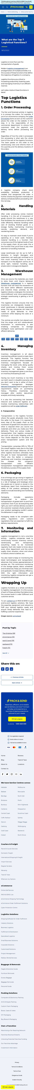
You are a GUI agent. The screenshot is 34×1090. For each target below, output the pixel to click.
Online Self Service (7, 890)
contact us (11, 601)
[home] (17, 7)
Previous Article (18, 677)
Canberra (4, 809)
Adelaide (4, 787)
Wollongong (22, 826)
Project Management (8, 953)
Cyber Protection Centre (9, 907)
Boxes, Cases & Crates (8, 1010)
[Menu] (3, 7)
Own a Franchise (8, 1026)
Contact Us (4, 768)
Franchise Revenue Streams (10, 1035)
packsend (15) (7, 644)
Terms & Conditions (17, 1066)
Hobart (3, 835)
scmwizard (17, 616)
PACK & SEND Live (7, 894)
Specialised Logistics (8, 936)
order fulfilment (21, 406)
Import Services (6, 862)
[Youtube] (16, 774)
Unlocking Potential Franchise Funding (14, 1039)
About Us (4, 764)
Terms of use (17, 1071)
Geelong (4, 826)
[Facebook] (2, 774)
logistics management (15, 68)
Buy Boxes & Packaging (9, 1019)
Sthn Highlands (23, 804)
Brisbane (4, 800)
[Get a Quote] (31, 7)
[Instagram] (11, 774)
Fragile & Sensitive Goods (9, 969)
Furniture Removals (7, 973)
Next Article (16, 683)
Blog (2, 760)
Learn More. (27, 3)
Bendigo (4, 796)
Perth (20, 800)
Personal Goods (6, 986)
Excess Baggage (6, 978)
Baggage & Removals (10, 965)
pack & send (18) (8, 640)
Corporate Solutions (7, 945)
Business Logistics (7, 927)
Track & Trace (22, 760)
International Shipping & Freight (11, 857)
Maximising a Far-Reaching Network (13, 1030)
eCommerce (6, 886)
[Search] (7, 7)
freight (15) (6, 648)
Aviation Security (17, 1079)
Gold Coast (4, 830)
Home (2, 12)
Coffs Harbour (5, 817)
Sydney (20, 817)
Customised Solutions (8, 949)
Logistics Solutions (9, 914)
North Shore (22, 835)
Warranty (4, 870)
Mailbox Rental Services (9, 958)
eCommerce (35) (9, 637)
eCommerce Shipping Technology (12, 899)
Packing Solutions (9, 993)
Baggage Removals (7, 982)
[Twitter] (7, 774)
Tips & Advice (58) (9, 633)
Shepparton (22, 809)
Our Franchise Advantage (9, 1043)
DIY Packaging (6, 1015)
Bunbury (4, 804)
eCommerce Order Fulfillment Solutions (14, 903)
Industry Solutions (7, 923)
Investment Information (9, 1048)
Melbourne (21, 787)
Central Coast (5, 813)
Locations (21, 764)
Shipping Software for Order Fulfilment (14, 919)
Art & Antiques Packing (8, 1002)
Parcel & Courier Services (9, 849)
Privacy (17, 1062)
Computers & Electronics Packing (12, 997)
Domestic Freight (7, 853)
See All (5, 653)
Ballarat (3, 791)
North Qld (21, 796)
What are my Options (8, 879)
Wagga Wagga (22, 822)
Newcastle (21, 791)
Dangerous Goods (17, 1075)
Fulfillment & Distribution (9, 932)
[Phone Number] (26, 7)
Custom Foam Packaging (9, 1006)
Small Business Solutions (9, 940)
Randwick (21, 830)
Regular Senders (6, 866)
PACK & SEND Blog (13, 12)
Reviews (20, 755)
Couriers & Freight (9, 844)
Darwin (3, 822)
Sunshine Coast (23, 813)
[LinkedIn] (20, 774)
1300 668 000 (21, 724)
